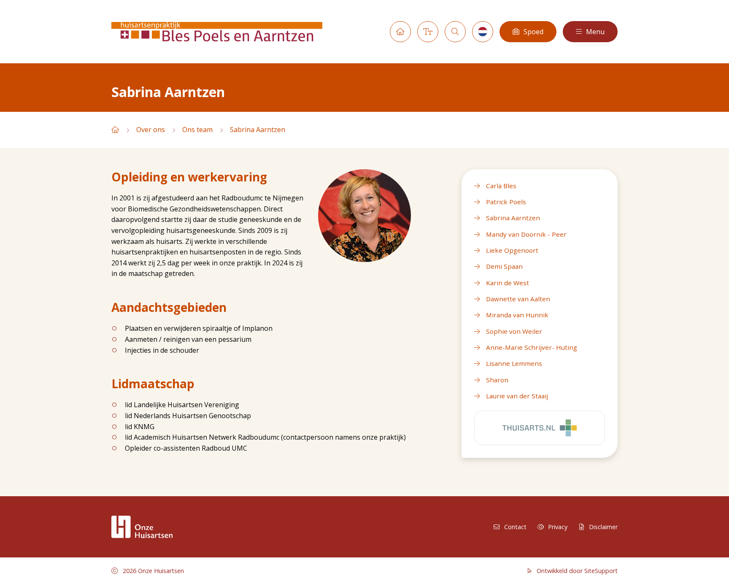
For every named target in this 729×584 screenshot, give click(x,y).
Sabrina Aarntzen (257, 129)
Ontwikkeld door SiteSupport (576, 571)
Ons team (197, 129)
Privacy (557, 527)
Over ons (150, 129)
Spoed (533, 31)
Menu (595, 31)
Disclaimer (603, 527)
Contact (515, 527)
